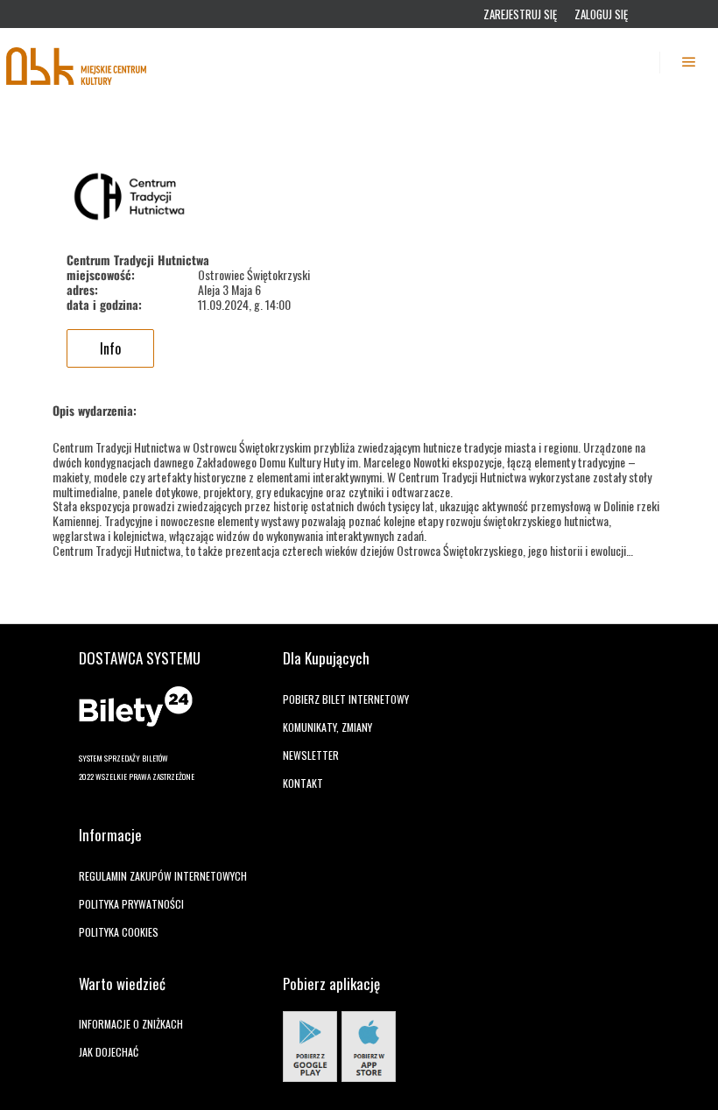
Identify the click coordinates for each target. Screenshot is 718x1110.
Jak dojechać (108, 1051)
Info (110, 348)
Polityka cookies (118, 931)
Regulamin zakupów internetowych (163, 875)
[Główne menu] (689, 62)
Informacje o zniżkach (131, 1023)
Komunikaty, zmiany (327, 727)
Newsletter (311, 755)
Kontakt (303, 783)
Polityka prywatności (131, 903)
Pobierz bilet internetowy (346, 699)
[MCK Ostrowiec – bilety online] (77, 62)
